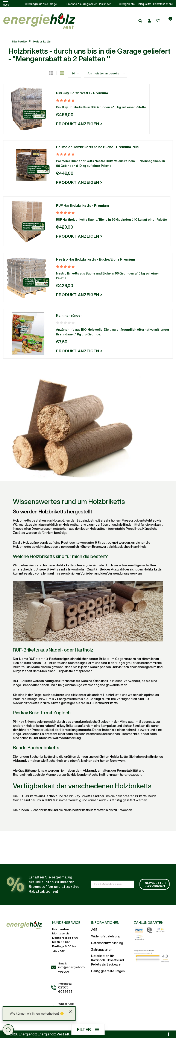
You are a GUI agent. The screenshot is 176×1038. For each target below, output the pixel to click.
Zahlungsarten (101, 949)
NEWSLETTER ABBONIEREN (155, 884)
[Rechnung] (149, 930)
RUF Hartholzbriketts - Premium (82, 205)
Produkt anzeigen (78, 124)
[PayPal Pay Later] (160, 930)
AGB (94, 929)
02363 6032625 (65, 989)
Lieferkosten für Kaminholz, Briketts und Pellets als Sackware (107, 960)
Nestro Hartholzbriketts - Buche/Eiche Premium (95, 259)
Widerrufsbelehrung (105, 936)
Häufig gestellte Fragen (108, 971)
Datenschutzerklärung (107, 942)
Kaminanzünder (69, 315)
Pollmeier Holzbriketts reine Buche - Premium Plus (97, 147)
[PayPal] (139, 930)
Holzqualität (144, 4)
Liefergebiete (126, 4)
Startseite (19, 41)
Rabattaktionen (162, 4)
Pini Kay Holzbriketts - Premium (82, 93)
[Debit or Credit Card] (139, 938)
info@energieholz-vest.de (71, 969)
